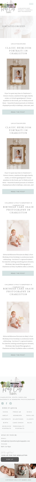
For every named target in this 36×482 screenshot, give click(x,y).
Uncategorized (18, 44)
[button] (31, 4)
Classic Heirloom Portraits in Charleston (18, 51)
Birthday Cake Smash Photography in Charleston (18, 210)
